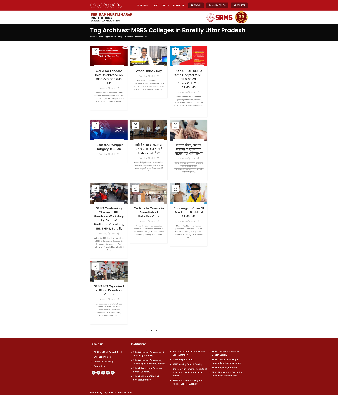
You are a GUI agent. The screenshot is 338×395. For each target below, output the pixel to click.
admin (113, 88)
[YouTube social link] (112, 5)
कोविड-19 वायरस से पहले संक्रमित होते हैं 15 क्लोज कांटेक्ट (149, 149)
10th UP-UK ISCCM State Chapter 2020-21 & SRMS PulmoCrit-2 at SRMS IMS (188, 79)
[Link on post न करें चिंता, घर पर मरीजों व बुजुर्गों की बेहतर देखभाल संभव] (188, 130)
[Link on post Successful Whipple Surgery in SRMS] (109, 130)
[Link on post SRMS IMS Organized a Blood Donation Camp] (109, 271)
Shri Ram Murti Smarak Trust (108, 352)
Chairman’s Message (104, 361)
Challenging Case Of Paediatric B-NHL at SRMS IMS (188, 212)
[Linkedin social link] (119, 5)
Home (92, 36)
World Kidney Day (149, 71)
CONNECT (240, 5)
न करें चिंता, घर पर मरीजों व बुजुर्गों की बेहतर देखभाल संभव (189, 149)
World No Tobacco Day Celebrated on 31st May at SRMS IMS (109, 77)
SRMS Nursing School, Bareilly (187, 364)
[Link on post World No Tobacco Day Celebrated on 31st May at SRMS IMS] (109, 56)
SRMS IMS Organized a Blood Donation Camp (109, 290)
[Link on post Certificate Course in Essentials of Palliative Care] (148, 193)
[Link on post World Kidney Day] (148, 56)
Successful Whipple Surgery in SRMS (109, 147)
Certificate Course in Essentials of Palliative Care (149, 212)
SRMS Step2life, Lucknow (224, 367)
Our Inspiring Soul (102, 357)
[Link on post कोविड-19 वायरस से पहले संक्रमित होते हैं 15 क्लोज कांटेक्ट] (148, 130)
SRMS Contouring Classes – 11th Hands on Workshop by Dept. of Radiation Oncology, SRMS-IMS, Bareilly (109, 218)
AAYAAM (197, 5)
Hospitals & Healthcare (106, 66)
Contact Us (99, 366)
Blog (139, 140)
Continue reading (109, 106)
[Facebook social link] (93, 5)
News (119, 66)
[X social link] (99, 5)
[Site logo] (111, 17)
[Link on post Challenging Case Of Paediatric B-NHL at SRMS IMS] (188, 193)
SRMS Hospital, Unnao (183, 359)
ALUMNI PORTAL (219, 5)
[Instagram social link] (106, 5)
